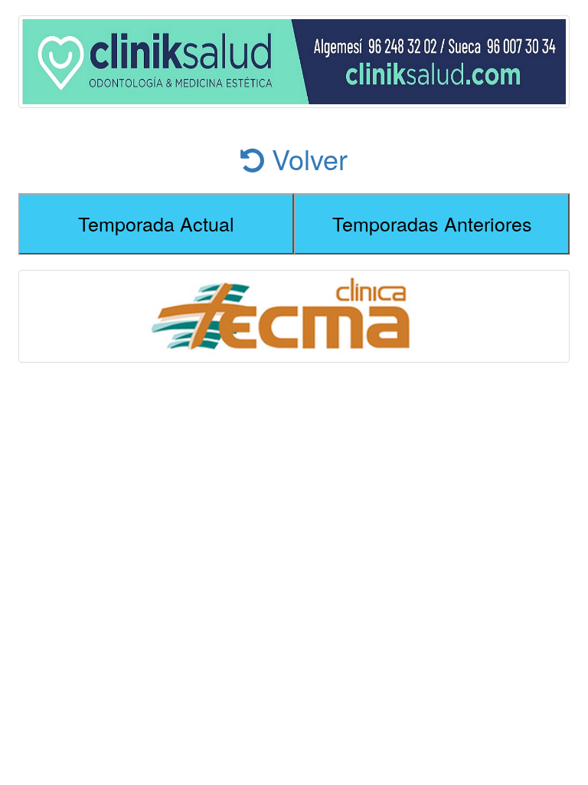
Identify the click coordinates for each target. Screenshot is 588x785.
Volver (306, 158)
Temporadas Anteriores (432, 223)
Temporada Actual (156, 223)
